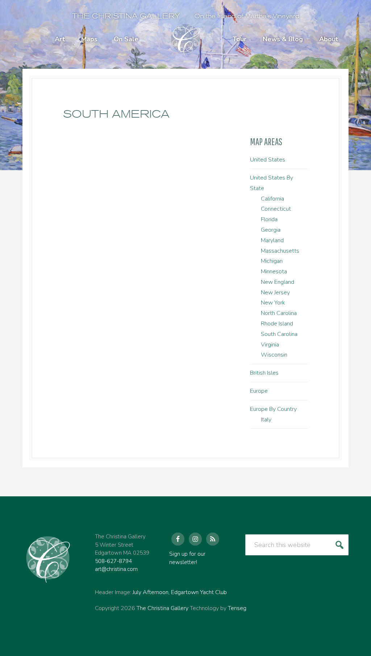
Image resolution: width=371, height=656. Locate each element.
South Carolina (279, 334)
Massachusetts (280, 251)
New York (273, 303)
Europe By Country (273, 409)
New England (277, 282)
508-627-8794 (113, 561)
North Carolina (279, 313)
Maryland (272, 240)
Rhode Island (277, 324)
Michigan (272, 261)
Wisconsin (274, 355)
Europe (259, 391)
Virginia (270, 345)
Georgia (270, 230)
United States (267, 160)
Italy (266, 420)
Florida (269, 219)
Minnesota (274, 272)
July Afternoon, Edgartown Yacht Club (180, 592)
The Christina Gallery (126, 16)
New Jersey (275, 293)
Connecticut (276, 209)
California (272, 199)
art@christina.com (116, 569)
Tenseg (237, 608)
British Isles (264, 373)
